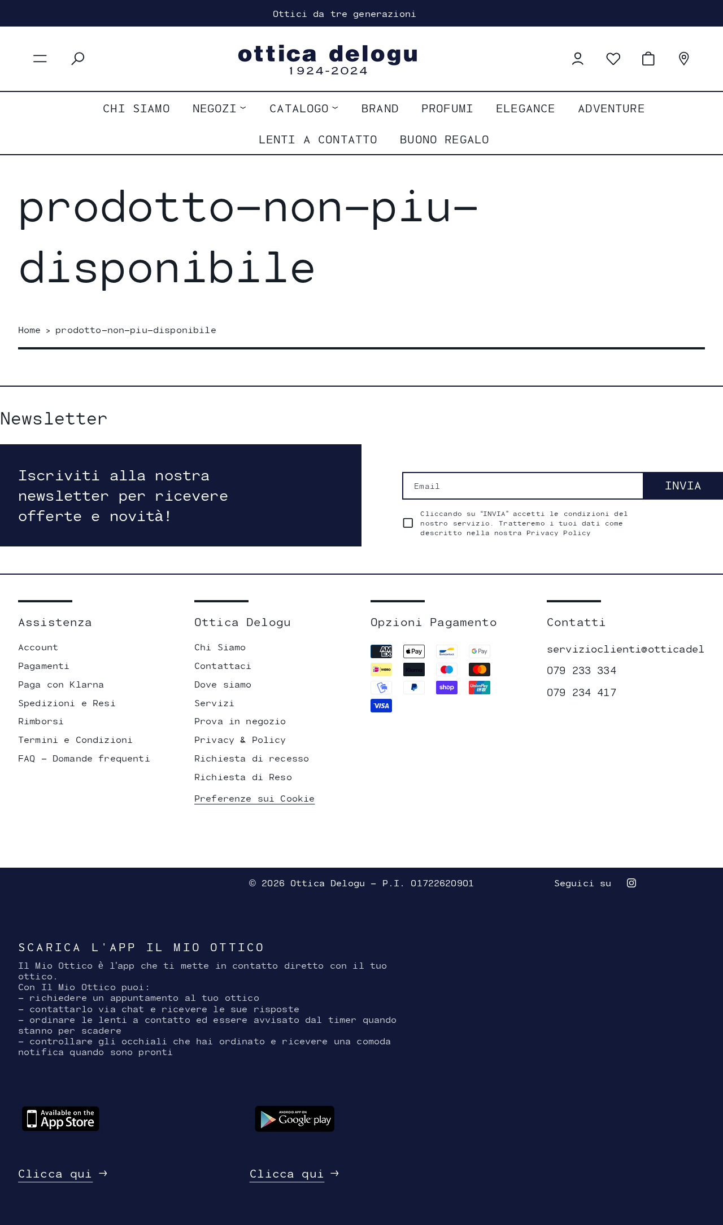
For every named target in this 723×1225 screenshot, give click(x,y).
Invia (683, 485)
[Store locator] (684, 59)
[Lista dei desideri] (613, 59)
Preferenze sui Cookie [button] (254, 798)
